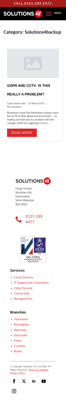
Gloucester (20, 335)
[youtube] (44, 381)
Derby (17, 340)
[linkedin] (34, 381)
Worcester (20, 329)
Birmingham (21, 324)
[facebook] (14, 381)
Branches (18, 312)
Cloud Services (23, 277)
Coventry (19, 346)
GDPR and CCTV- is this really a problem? (28, 90)
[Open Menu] (49, 14)
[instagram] (14, 391)
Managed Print (23, 298)
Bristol (18, 351)
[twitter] (24, 381)
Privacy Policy (17, 373)
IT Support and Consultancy (31, 282)
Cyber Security (23, 288)
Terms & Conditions (39, 370)
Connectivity (21, 293)
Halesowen (21, 319)
